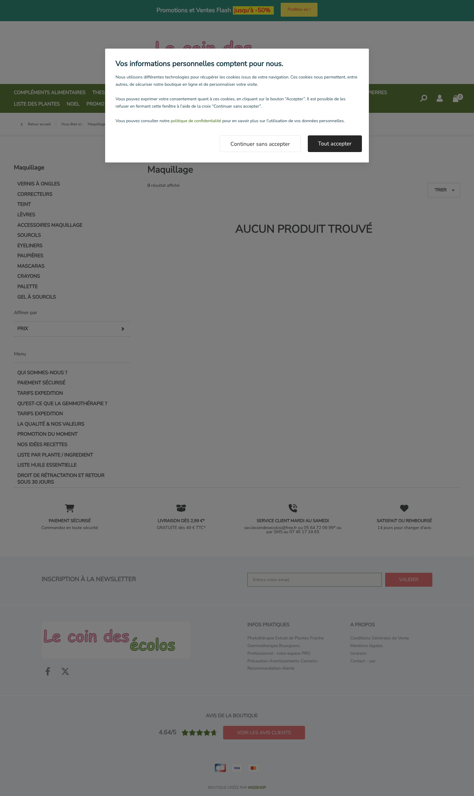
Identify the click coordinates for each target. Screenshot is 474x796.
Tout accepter (335, 144)
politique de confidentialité (196, 121)
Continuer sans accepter (260, 144)
